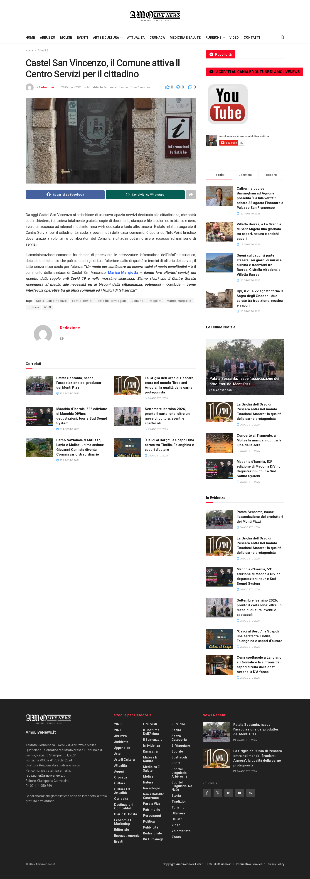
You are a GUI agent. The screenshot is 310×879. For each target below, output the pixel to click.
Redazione (46, 87)
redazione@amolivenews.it (45, 775)
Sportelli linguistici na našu (182, 786)
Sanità (176, 730)
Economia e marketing (123, 822)
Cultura (119, 783)
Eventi (82, 37)
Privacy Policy (275, 864)
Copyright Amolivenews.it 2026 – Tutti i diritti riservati (197, 864)
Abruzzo (47, 37)
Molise (66, 37)
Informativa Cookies (249, 864)
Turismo (178, 807)
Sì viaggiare (181, 745)
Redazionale (152, 833)
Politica (149, 821)
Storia (176, 795)
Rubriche (213, 37)
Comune (137, 300)
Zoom (176, 837)
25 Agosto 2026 (157, 429)
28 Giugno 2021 (71, 87)
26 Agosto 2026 (69, 393)
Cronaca (157, 37)
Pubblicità (150, 827)
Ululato (177, 819)
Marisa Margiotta (179, 300)
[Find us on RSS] (250, 793)
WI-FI (47, 307)
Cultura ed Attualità (122, 791)
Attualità (136, 37)
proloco (33, 307)
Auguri (119, 771)
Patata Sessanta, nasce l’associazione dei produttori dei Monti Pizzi (79, 383)
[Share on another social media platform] (191, 194)
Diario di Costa (125, 814)
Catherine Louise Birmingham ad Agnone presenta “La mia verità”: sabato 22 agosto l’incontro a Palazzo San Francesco (260, 198)
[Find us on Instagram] (228, 793)
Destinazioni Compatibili (123, 806)
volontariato (181, 831)
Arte (117, 754)
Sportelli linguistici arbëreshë (179, 772)
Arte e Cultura (106, 37)
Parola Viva (151, 804)
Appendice (122, 748)
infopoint (155, 300)
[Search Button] (282, 37)
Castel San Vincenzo (51, 300)
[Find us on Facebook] (207, 793)
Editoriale (121, 829)
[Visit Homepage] (155, 16)
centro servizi (82, 300)
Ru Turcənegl (153, 839)
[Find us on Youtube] (239, 793)
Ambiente (121, 742)
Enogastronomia (127, 835)
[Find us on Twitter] (218, 793)
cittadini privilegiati (112, 300)
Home (30, 37)
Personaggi (152, 815)
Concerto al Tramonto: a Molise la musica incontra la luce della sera (259, 440)
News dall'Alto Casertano (153, 796)
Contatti (252, 37)
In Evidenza (108, 87)
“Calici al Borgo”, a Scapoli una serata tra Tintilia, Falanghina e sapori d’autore (169, 445)
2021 (117, 730)
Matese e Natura (150, 759)
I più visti (150, 724)
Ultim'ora (178, 813)
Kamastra (150, 751)
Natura (148, 782)
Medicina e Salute (185, 37)
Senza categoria (179, 737)
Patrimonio (151, 809)
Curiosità (121, 799)
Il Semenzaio (152, 739)
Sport (176, 763)
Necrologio (151, 788)
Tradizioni (179, 801)
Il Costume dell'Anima (151, 731)
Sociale (177, 751)
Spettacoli (179, 757)
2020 (117, 724)
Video (234, 37)
